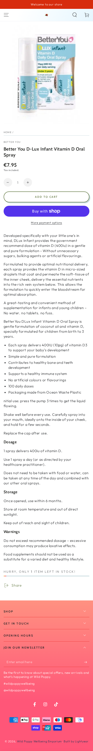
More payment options (46, 222)
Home (8, 132)
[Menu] (6, 15)
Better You (12, 142)
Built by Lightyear (76, 741)
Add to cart (46, 196)
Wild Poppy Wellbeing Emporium (39, 741)
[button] (74, 15)
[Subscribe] (86, 662)
